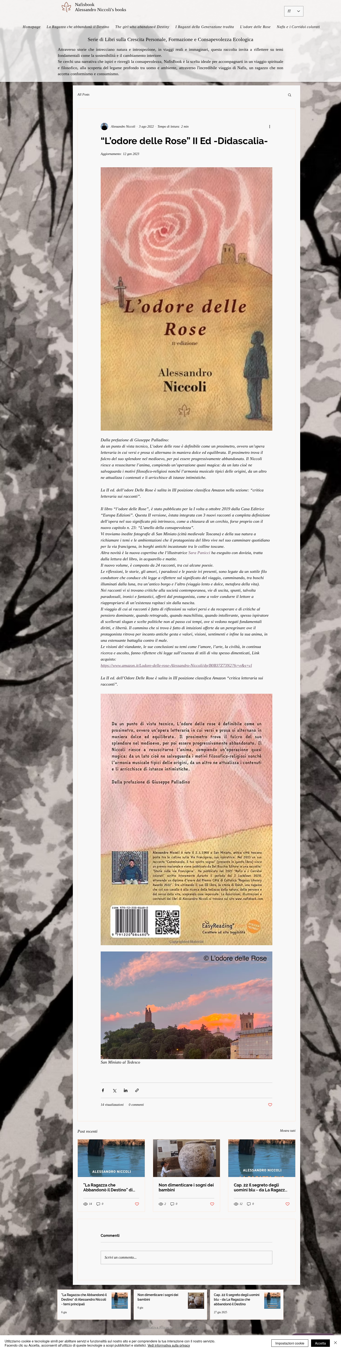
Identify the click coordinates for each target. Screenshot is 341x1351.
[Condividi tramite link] (137, 1090)
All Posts (83, 94)
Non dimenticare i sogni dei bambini (186, 1187)
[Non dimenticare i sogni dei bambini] (186, 1158)
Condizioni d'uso (189, 1327)
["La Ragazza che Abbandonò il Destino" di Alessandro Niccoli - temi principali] (111, 1158)
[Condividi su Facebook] (103, 1090)
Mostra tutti (288, 1130)
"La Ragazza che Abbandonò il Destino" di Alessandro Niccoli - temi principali (108, 1187)
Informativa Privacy (155, 1327)
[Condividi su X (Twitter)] (114, 1090)
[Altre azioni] (269, 126)
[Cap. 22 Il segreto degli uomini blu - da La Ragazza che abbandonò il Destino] (261, 1158)
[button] (289, 95)
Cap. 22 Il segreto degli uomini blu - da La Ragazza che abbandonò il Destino (260, 1187)
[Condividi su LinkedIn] (125, 1090)
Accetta (320, 1343)
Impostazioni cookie (289, 1343)
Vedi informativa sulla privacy (169, 1345)
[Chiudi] (335, 1343)
